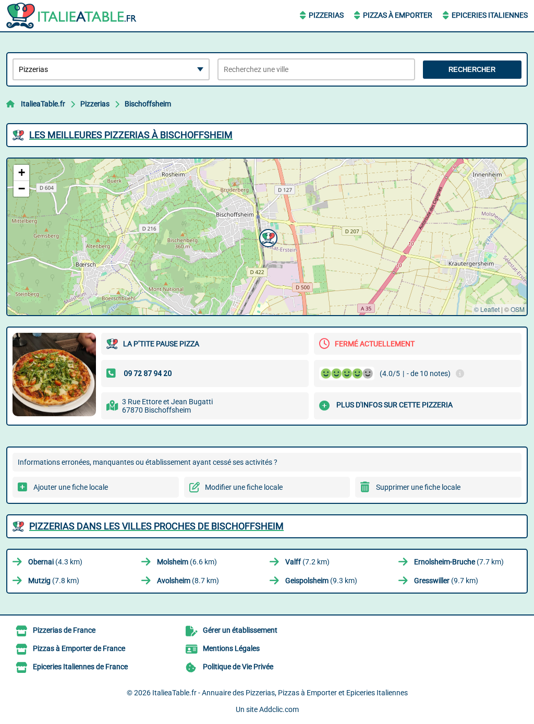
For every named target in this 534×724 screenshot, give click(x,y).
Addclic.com (279, 709)
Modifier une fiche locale (244, 487)
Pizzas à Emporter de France (79, 648)
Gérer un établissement (240, 630)
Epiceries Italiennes (490, 15)
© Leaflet (487, 309)
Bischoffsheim (148, 104)
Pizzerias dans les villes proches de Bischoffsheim (156, 526)
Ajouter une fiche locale (70, 487)
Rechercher (471, 70)
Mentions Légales (231, 648)
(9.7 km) (446, 580)
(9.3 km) (321, 580)
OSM (518, 309)
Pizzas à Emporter (397, 15)
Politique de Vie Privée (238, 666)
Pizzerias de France (64, 630)
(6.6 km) (187, 562)
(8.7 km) (188, 580)
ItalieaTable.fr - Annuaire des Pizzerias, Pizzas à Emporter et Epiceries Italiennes (280, 693)
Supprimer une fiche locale (418, 487)
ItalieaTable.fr (43, 104)
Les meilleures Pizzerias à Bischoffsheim (131, 134)
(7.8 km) (53, 580)
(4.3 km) (55, 562)
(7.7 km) (459, 562)
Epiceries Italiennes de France (80, 666)
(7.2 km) (307, 562)
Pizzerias (326, 15)
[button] (267, 237)
